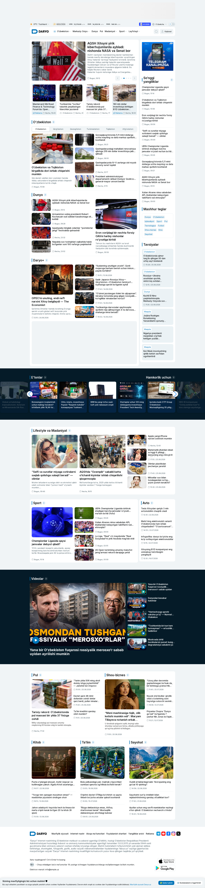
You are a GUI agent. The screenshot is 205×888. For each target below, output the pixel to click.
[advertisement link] (145, 24)
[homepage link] (40, 31)
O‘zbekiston (63, 31)
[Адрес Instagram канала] (173, 834)
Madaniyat (110, 31)
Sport (122, 31)
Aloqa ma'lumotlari (95, 834)
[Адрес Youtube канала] (163, 834)
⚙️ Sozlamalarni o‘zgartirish (189, 883)
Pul (101, 31)
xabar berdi (106, 69)
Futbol (161, 225)
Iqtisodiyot (149, 221)
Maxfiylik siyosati (60, 834)
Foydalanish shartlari (116, 834)
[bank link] (59, 24)
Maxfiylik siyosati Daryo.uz (140, 884)
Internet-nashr (77, 834)
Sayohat (148, 234)
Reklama (150, 834)
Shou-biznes (150, 230)
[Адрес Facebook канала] (168, 834)
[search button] (156, 31)
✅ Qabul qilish (166, 883)
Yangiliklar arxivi (136, 834)
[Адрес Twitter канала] (178, 834)
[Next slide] (134, 78)
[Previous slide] (117, 78)
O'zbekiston (158, 217)
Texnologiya (150, 225)
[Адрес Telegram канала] (158, 834)
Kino (161, 230)
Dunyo (95, 31)
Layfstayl (133, 31)
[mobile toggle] (54, 31)
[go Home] (38, 834)
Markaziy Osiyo (80, 31)
